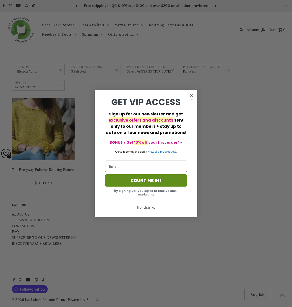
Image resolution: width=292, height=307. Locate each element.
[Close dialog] (192, 96)
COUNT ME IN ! (146, 180)
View (151, 152)
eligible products (165, 152)
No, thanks (146, 207)
